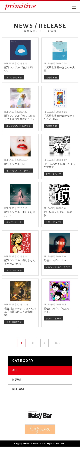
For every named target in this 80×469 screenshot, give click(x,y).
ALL (14, 370)
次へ (57, 343)
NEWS (16, 379)
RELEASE (18, 389)
